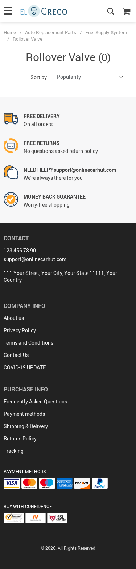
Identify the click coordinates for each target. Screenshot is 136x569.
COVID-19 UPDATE (25, 367)
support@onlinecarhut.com (35, 259)
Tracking (14, 450)
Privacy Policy (20, 330)
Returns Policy (20, 438)
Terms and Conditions (28, 342)
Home (10, 32)
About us (14, 317)
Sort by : (39, 77)
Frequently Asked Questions (35, 401)
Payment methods (24, 413)
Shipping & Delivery (26, 426)
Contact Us (16, 354)
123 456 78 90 (20, 250)
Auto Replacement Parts (50, 32)
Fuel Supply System (106, 32)
